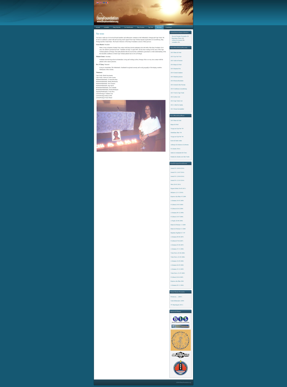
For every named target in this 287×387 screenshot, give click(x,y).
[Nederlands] (98, 2)
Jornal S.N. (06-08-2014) (177, 168)
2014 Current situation (177, 72)
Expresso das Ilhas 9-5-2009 (178, 196)
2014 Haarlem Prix (176, 68)
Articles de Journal (177, 40)
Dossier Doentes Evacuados (179, 36)
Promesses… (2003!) (176, 297)
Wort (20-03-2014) (176, 184)
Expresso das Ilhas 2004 (177, 281)
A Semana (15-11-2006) (177, 249)
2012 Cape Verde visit (176, 101)
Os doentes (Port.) (175, 148)
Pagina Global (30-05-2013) (178, 188)
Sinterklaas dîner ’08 (176, 132)
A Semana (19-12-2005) (177, 269)
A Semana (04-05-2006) (177, 265)
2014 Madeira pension (177, 76)
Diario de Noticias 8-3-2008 (178, 229)
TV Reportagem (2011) (177, 305)
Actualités (174, 42)
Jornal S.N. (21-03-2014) (177, 180)
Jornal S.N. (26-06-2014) (177, 176)
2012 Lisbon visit (175, 97)
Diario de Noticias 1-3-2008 (178, 225)
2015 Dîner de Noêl (176, 52)
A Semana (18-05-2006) (177, 261)
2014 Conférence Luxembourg (179, 89)
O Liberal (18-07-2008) (177, 216)
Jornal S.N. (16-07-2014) (177, 172)
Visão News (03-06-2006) (178, 253)
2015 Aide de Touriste (176, 60)
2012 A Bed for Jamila (177, 105)
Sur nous (100, 33)
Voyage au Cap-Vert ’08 (177, 136)
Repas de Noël (174, 124)
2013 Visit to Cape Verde (177, 93)
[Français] (107, 2)
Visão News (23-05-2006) (178, 257)
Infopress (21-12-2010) (177, 192)
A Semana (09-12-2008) (177, 212)
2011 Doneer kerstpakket (177, 109)
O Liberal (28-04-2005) (177, 277)
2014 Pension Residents (177, 81)
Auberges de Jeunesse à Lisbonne (180, 144)
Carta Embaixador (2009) (177, 301)
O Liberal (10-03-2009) (177, 204)
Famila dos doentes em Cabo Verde (180, 157)
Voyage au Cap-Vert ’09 (177, 128)
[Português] (104, 2)
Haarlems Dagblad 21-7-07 (178, 233)
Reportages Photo (176, 38)
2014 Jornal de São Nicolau (178, 85)
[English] (101, 2)
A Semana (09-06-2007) (177, 237)
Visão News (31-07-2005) (178, 273)
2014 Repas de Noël (176, 64)
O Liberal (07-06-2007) (177, 241)
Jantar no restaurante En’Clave (179, 153)
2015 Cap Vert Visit (176, 56)
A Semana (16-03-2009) (177, 200)
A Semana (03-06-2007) (177, 245)
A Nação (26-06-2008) (177, 220)
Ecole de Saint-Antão (176, 140)
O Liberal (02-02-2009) (177, 208)
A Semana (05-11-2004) (177, 285)
